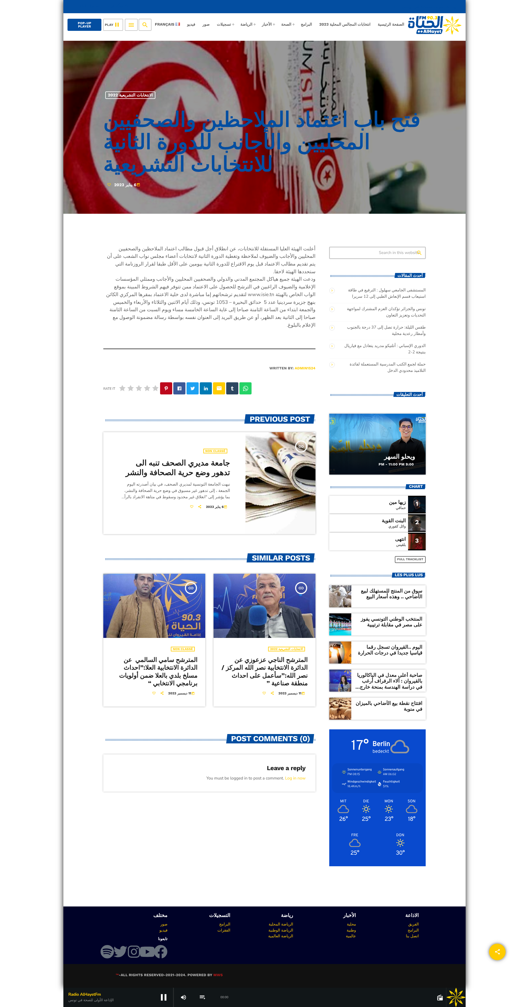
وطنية (351, 930)
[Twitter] (120, 952)
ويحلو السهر (399, 456)
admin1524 (305, 368)
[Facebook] (161, 952)
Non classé (215, 451)
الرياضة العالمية (280, 936)
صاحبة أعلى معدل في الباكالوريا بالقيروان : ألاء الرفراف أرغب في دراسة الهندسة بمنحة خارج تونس (389, 684)
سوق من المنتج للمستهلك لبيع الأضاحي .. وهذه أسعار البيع (391, 594)
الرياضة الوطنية (280, 930)
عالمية (351, 936)
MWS (218, 975)
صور (164, 924)
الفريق (413, 924)
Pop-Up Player (84, 24)
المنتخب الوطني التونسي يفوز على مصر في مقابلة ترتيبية (391, 622)
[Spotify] (107, 952)
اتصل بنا (412, 936)
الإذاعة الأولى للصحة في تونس (425, 6)
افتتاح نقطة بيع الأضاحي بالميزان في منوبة (389, 706)
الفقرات (223, 930)
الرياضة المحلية (281, 924)
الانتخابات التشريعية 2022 (130, 95)
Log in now (295, 778)
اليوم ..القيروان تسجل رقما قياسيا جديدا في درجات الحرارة (390, 650)
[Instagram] (134, 952)
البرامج (413, 930)
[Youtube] (147, 952)
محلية (351, 924)
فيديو (164, 930)
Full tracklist (410, 559)
